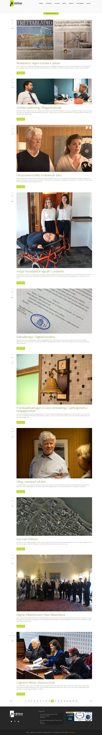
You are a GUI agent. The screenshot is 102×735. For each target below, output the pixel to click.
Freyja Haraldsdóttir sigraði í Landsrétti (40, 271)
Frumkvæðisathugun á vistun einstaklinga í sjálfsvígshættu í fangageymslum (52, 409)
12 (58, 701)
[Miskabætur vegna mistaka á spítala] (54, 39)
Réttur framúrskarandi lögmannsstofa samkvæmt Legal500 (49, 715)
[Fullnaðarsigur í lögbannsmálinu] (54, 311)
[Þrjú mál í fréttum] (54, 516)
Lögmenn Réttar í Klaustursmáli (36, 682)
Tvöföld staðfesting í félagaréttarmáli (39, 107)
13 (61, 701)
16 (70, 701)
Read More (21, 73)
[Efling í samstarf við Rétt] (54, 453)
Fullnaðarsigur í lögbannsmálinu (36, 337)
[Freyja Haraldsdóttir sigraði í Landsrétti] (54, 230)
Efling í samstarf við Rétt (31, 482)
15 (67, 701)
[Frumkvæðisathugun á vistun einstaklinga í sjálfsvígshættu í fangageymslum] (54, 379)
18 (76, 701)
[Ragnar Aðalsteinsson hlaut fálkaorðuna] (54, 583)
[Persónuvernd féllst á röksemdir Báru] (54, 148)
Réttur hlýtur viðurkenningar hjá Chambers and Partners (51, 721)
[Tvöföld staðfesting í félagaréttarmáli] (54, 91)
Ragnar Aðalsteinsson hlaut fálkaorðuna (41, 615)
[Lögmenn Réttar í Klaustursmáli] (54, 655)
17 (73, 701)
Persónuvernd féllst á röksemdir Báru (39, 175)
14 (64, 701)
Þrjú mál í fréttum (27, 539)
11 (55, 701)
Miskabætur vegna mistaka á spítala (38, 63)
